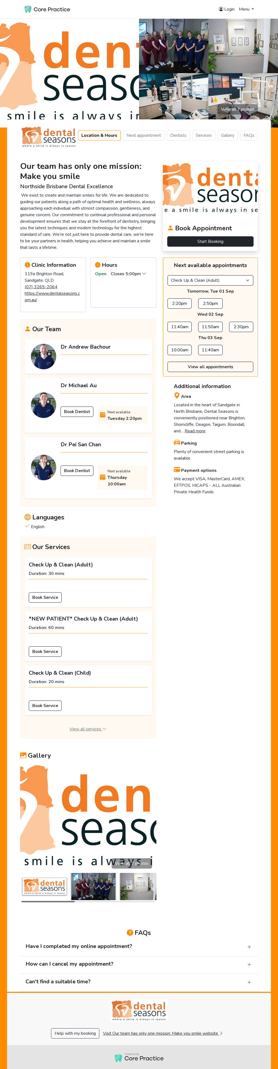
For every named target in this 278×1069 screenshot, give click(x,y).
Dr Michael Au (79, 385)
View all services (86, 729)
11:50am (210, 327)
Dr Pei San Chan (81, 444)
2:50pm (210, 303)
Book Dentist (77, 412)
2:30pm (241, 327)
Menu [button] (245, 9)
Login (229, 9)
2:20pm (179, 303)
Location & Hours (99, 135)
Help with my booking (75, 1033)
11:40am (179, 327)
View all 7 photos (237, 109)
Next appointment (144, 135)
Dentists (178, 135)
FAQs (249, 135)
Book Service (45, 597)
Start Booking (210, 241)
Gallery (227, 135)
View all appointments (210, 367)
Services (204, 135)
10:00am (179, 350)
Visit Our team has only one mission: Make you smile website (161, 1033)
